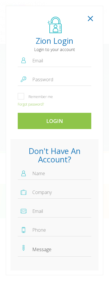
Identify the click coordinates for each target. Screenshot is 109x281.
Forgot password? (31, 104)
